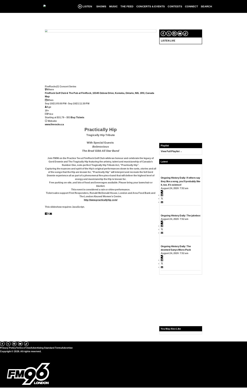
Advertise (67, 347)
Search (206, 6)
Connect (191, 6)
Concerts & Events (150, 6)
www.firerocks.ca (54, 124)
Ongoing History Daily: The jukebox (180, 215)
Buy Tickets (77, 117)
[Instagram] (174, 33)
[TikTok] (185, 33)
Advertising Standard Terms (46, 347)
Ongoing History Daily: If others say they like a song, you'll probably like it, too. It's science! (180, 181)
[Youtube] (180, 33)
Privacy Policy (8, 347)
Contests (175, 6)
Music (113, 6)
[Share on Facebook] (46, 214)
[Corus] (1, 354)
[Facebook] (163, 33)
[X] (168, 33)
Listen (87, 6)
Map (47, 96)
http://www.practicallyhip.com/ (100, 200)
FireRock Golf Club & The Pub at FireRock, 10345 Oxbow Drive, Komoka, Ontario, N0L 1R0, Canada (99, 93)
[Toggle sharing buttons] (162, 191)
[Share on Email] (51, 214)
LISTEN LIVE (168, 40)
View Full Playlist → (171, 151)
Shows (101, 6)
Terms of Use (23, 347)
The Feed (127, 6)
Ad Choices (6, 358)
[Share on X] (48, 214)
